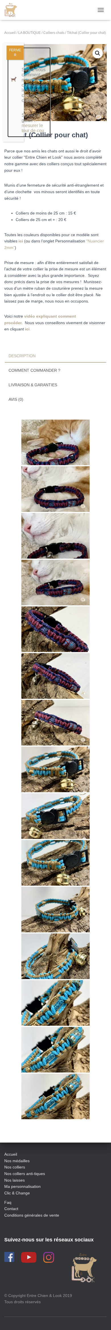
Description (22, 356)
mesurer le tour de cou (33, 128)
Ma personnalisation (22, 1186)
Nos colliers (14, 1167)
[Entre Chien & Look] (12, 10)
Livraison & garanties (33, 385)
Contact (11, 1208)
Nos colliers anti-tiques (24, 1173)
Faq (7, 1202)
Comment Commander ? (34, 370)
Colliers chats (53, 33)
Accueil (10, 33)
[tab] (55, 356)
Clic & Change (17, 1193)
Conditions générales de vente (31, 1215)
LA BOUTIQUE (29, 33)
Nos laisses (14, 1180)
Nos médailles (17, 1161)
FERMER (15, 52)
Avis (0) (16, 399)
